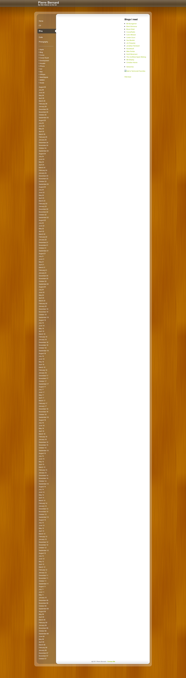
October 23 (42, 181)
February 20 (43, 303)
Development (44, 60)
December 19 (43, 309)
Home (41, 21)
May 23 (41, 195)
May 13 (41, 528)
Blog (41, 31)
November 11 (43, 578)
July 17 (41, 389)
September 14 (44, 484)
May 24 (41, 162)
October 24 (42, 148)
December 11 (43, 575)
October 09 (42, 606)
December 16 (43, 409)
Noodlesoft (130, 48)
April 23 (41, 198)
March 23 (42, 201)
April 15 (41, 464)
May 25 (41, 129)
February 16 (43, 436)
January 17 (43, 406)
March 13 (42, 534)
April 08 (41, 642)
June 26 (41, 92)
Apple (42, 49)
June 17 (41, 392)
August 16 (42, 420)
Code (41, 37)
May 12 (41, 561)
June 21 (41, 259)
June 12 (41, 559)
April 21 (41, 264)
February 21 (43, 270)
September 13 (44, 517)
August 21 (42, 253)
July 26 (41, 90)
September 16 (44, 417)
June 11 (41, 592)
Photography (43, 41)
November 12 (43, 545)
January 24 (43, 173)
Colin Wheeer (131, 35)
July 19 (41, 323)
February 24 (43, 170)
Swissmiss (130, 67)
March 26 (42, 101)
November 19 (43, 312)
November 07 (43, 656)
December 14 (43, 475)
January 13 (43, 539)
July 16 (41, 423)
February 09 (43, 622)
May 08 (41, 639)
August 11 (42, 586)
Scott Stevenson (132, 54)
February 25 (43, 137)
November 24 (43, 145)
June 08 (41, 636)
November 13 (43, 511)
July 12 (41, 556)
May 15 (41, 461)
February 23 (43, 203)
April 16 (41, 431)
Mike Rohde (130, 51)
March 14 (42, 500)
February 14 (43, 503)
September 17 (44, 384)
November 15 (43, 445)
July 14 (41, 489)
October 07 (42, 658)
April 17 (41, 398)
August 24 (42, 153)
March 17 (42, 400)
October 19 (42, 314)
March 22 (42, 234)
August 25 (42, 120)
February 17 (43, 403)
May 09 (41, 614)
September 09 (44, 609)
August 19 (42, 320)
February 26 (43, 104)
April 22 (41, 231)
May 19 (41, 328)
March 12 (42, 567)
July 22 (41, 223)
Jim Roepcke (130, 43)
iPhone (42, 66)
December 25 (43, 109)
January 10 (43, 597)
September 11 (44, 584)
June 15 (41, 459)
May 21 (41, 262)
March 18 (42, 367)
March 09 (42, 620)
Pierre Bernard (48, 2)
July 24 (41, 156)
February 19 (43, 337)
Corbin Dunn (130, 37)
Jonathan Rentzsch (133, 46)
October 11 (42, 581)
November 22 (43, 212)
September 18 (44, 350)
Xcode (42, 83)
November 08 (43, 628)
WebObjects (44, 77)
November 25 (43, 112)
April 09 (41, 617)
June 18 (41, 359)
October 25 (42, 115)
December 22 (43, 209)
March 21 (42, 267)
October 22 (42, 215)
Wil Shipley (130, 60)
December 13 (43, 509)
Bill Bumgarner (131, 23)
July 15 (41, 456)
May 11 (41, 595)
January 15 (43, 473)
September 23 (44, 184)
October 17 (42, 381)
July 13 (41, 522)
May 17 (41, 395)
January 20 (43, 306)
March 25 (42, 134)
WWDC (42, 80)
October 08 (42, 631)
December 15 (43, 442)
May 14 (41, 495)
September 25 (44, 117)
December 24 (43, 142)
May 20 (41, 295)
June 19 (41, 325)
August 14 (42, 486)
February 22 (43, 237)
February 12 (43, 570)
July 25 (41, 123)
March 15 (42, 467)
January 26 (43, 106)
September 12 (44, 550)
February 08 (43, 647)
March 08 (42, 645)
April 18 (41, 364)
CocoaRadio (130, 32)
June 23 (41, 192)
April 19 (41, 331)
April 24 (41, 165)
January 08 (43, 650)
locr (41, 69)
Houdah (42, 63)
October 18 (42, 348)
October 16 (42, 414)
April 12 (41, 564)
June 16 (41, 425)
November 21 (43, 245)
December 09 (43, 600)
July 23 (41, 190)
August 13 (42, 520)
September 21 (44, 251)
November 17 (43, 378)
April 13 (41, 531)
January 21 (43, 273)
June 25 (41, 126)
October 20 (42, 281)
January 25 (43, 140)
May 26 (41, 95)
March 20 (42, 301)
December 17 (43, 375)
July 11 (41, 589)
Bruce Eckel (130, 29)
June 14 (41, 492)
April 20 (41, 298)
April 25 (41, 131)
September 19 (44, 317)
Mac (41, 71)
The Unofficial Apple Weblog (136, 57)
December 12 (43, 542)
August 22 (42, 220)
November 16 (43, 412)
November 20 (43, 278)
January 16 (43, 439)
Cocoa (42, 55)
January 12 (43, 572)
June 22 (41, 226)
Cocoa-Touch (44, 58)
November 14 (43, 478)
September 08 (44, 633)
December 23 (43, 176)
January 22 (43, 239)
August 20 (42, 287)
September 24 (44, 151)
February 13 (43, 536)
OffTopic (42, 74)
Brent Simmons (131, 26)
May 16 (41, 428)
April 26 (41, 98)
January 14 (43, 506)
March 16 (42, 434)
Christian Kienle (131, 62)
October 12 (42, 547)
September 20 (44, 284)
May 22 (41, 228)
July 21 (41, 256)
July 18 (41, 356)
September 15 (44, 450)
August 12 (42, 553)
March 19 (42, 334)
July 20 (41, 289)
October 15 (42, 448)
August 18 (42, 353)
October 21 (42, 248)
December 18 (43, 342)
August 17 (42, 387)
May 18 (41, 362)
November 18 (43, 345)
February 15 (43, 470)
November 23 (43, 178)
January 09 (43, 625)
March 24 (42, 167)
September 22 (44, 217)
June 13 (41, 525)
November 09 (43, 603)
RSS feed (128, 77)
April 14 (41, 498)
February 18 (43, 370)
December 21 (43, 242)
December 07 (43, 653)
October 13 (42, 514)
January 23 (43, 206)
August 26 (42, 87)
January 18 (43, 373)
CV (40, 25)
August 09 (42, 611)
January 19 (43, 339)
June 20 (41, 292)
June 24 (41, 159)
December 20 (43, 276)
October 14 (42, 481)
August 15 (42, 453)
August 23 (42, 187)
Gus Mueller (130, 40)
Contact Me (111, 661)
